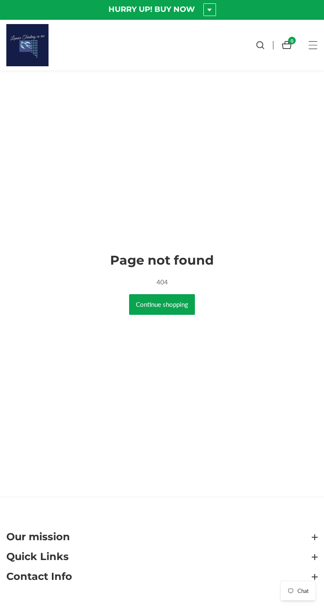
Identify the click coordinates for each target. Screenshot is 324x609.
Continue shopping (162, 304)
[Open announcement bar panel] (209, 9)
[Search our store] (264, 45)
